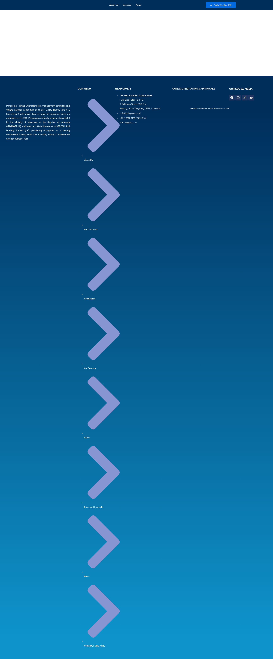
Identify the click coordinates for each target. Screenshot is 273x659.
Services (127, 5)
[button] (114, 5)
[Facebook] (232, 97)
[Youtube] (251, 97)
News (138, 5)
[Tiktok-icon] (245, 97)
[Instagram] (238, 97)
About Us (113, 5)
